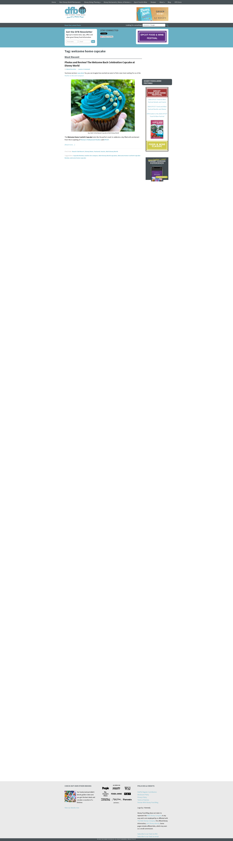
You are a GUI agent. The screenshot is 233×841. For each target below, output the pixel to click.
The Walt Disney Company (146, 821)
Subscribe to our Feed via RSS (147, 834)
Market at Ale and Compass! (74, 76)
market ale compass (91, 155)
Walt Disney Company (154, 815)
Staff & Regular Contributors (147, 792)
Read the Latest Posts (73, 25)
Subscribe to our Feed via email (148, 836)
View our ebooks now (72, 808)
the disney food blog (72, 7)
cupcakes (80, 73)
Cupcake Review (78, 155)
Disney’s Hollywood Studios (91, 140)
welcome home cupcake (78, 158)
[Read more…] (70, 145)
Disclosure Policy (143, 795)
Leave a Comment (84, 69)
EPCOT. (106, 140)
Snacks (103, 151)
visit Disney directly (152, 823)
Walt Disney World (112, 151)
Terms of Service (143, 800)
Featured (97, 151)
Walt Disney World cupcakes (108, 155)
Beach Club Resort (78, 151)
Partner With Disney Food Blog (147, 802)
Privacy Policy (142, 797)
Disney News (89, 151)
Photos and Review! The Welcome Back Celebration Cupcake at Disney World (100, 64)
